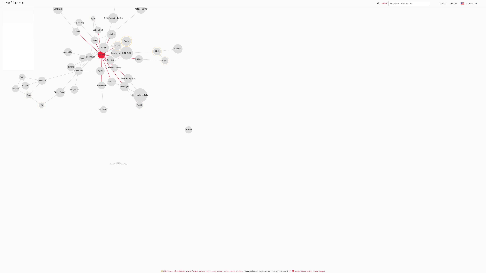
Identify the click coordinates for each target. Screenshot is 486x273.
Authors (239, 271)
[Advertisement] (18, 83)
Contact (220, 271)
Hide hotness (168, 271)
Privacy (202, 271)
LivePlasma (13, 2)
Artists (226, 271)
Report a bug (211, 271)
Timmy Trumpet (319, 271)
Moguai (297, 271)
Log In (443, 3)
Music (384, 3)
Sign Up (453, 3)
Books (232, 271)
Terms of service (192, 271)
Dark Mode (180, 271)
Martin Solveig (306, 271)
